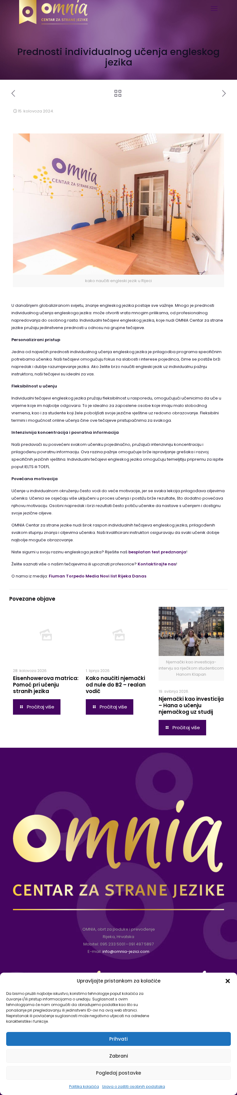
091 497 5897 (141, 944)
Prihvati (118, 1039)
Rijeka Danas (132, 576)
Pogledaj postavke (118, 1073)
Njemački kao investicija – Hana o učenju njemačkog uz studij (191, 705)
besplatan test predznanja (157, 552)
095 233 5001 (112, 944)
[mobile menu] (214, 8)
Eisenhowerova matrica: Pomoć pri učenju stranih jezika (45, 684)
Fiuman (57, 576)
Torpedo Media (82, 576)
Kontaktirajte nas (157, 564)
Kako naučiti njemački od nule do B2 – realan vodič (116, 684)
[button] (228, 981)
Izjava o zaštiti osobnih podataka (133, 1086)
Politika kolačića (84, 1086)
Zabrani (118, 1056)
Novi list (108, 576)
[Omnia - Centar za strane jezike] (53, 7)
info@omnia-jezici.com (125, 951)
